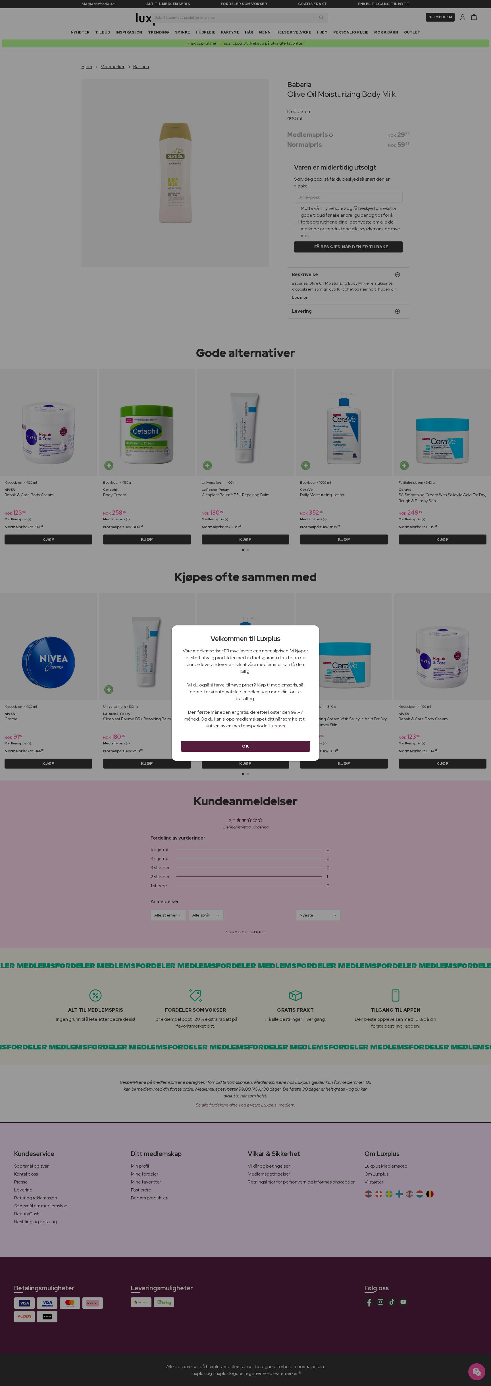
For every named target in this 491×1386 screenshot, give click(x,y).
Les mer (277, 726)
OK (245, 746)
